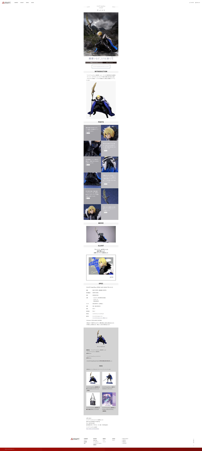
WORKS (27, 2)
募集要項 (94, 444)
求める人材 (95, 440)
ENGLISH (198, 2)
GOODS (32, 2)
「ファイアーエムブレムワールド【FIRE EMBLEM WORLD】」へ (99, 360)
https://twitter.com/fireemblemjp (92, 428)
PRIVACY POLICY (125, 438)
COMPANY (16, 2)
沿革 (84, 443)
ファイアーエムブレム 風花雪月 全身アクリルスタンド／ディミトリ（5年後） (93, 388)
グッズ (113, 440)
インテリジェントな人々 (97, 443)
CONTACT (192, 2)
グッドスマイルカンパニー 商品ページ (100, 317)
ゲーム (104, 440)
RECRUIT (22, 2)
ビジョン (85, 440)
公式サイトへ (88, 353)
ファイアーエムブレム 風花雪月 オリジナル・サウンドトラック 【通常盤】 (108, 409)
